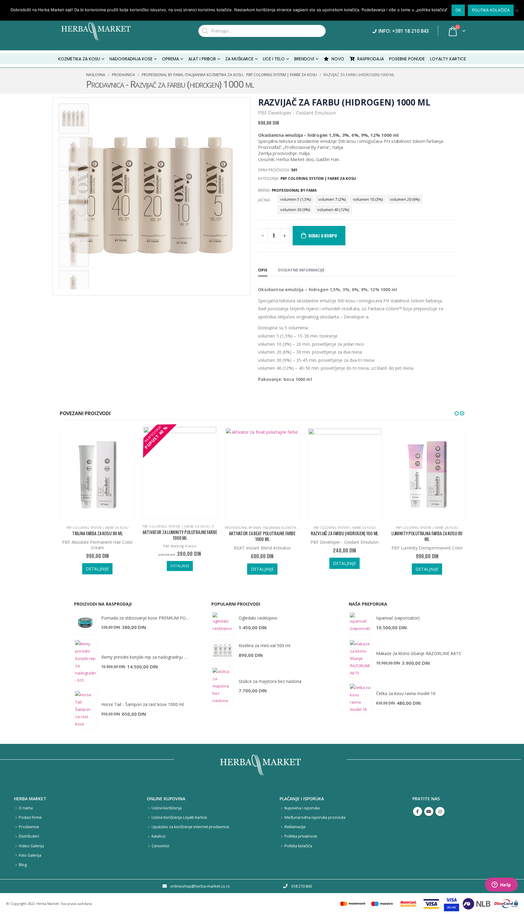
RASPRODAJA (370, 59)
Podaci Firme (30, 817)
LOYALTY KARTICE (448, 59)
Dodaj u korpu (322, 235)
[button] (456, 413)
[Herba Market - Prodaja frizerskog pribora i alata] (102, 31)
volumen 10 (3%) (368, 199)
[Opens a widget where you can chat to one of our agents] (501, 885)
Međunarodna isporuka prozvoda (314, 817)
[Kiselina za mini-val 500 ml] (222, 650)
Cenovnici (160, 845)
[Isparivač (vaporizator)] (360, 622)
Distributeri (29, 836)
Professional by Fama (294, 190)
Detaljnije (97, 569)
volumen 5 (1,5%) (295, 199)
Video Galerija (31, 845)
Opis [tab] (262, 270)
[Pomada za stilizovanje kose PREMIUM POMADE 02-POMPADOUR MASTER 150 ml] (85, 622)
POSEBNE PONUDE (407, 59)
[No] (516, 10)
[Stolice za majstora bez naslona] (222, 686)
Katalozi (159, 836)
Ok (458, 10)
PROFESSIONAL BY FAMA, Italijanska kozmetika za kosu (269, 528)
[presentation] (54, 196)
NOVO (337, 59)
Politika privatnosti (300, 836)
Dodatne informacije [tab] (301, 270)
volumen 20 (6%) (405, 199)
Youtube (428, 811)
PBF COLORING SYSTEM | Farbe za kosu (318, 178)
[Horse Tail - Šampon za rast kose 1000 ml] (85, 709)
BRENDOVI (304, 59)
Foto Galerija (30, 855)
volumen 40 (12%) (333, 209)
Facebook (417, 811)
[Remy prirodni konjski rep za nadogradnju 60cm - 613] (85, 662)
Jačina (264, 200)
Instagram (440, 811)
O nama (26, 808)
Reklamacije (295, 826)
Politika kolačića (298, 845)
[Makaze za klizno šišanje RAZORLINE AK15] (360, 658)
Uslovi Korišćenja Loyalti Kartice (179, 817)
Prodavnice (29, 826)
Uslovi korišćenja (167, 808)
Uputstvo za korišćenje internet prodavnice (190, 826)
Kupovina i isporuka (302, 808)
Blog (23, 864)
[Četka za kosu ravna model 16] (360, 698)
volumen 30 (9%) (295, 209)
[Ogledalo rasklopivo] (222, 622)
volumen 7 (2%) (332, 199)
